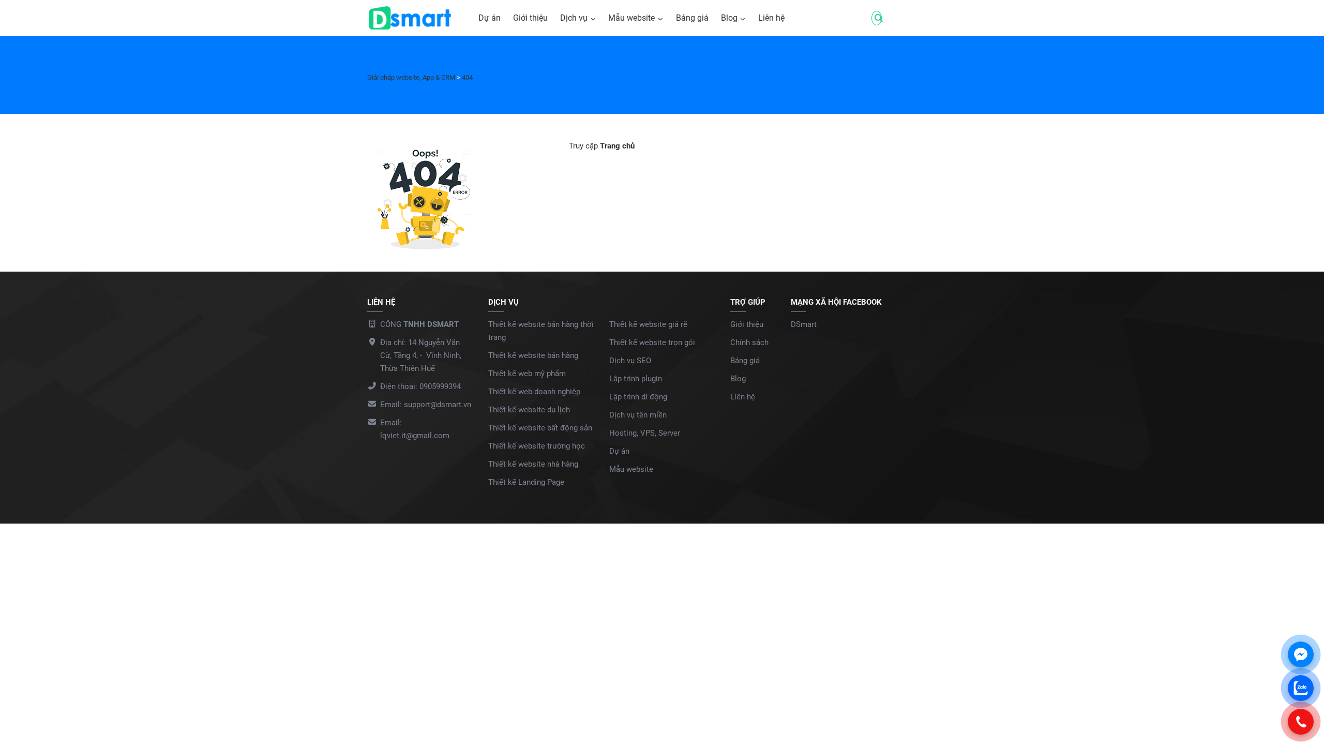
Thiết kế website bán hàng (533, 355)
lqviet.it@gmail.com (414, 435)
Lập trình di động (638, 396)
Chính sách (749, 342)
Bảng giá (692, 18)
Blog (729, 18)
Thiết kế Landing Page (526, 482)
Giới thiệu (530, 18)
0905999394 (440, 386)
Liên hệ (771, 18)
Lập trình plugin (635, 378)
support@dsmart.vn (437, 404)
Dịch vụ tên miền (638, 415)
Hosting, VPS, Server (644, 433)
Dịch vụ (574, 18)
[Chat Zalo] (1301, 688)
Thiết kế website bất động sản (540, 428)
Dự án (489, 18)
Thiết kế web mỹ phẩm (527, 373)
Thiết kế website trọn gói (652, 342)
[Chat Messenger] (1301, 654)
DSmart (804, 324)
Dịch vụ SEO (630, 360)
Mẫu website (631, 18)
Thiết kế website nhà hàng (533, 464)
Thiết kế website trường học (536, 446)
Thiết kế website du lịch (529, 409)
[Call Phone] (1301, 722)
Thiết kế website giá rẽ (648, 324)
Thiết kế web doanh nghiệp (534, 391)
